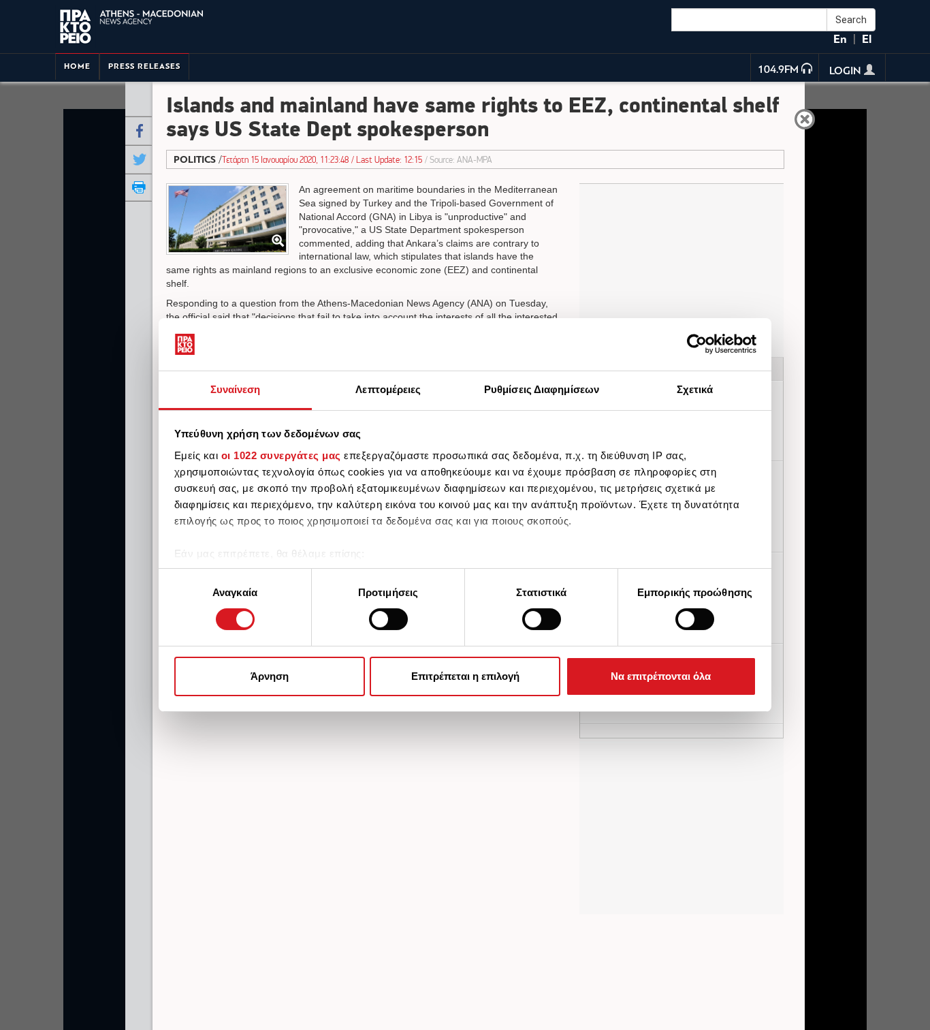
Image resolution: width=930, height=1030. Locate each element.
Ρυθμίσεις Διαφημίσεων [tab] (541, 389)
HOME (77, 66)
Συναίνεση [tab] (235, 389)
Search (851, 19)
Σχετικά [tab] (695, 389)
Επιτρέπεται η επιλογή (465, 676)
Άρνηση (270, 676)
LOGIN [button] (846, 71)
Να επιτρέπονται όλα (661, 676)
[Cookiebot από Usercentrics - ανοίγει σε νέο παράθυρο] (696, 344)
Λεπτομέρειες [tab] (388, 389)
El (866, 39)
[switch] (388, 619)
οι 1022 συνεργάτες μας (281, 455)
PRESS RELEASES (144, 66)
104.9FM (778, 70)
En (840, 39)
